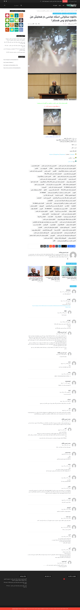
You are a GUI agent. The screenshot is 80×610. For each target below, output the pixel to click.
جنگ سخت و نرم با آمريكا (60, 211)
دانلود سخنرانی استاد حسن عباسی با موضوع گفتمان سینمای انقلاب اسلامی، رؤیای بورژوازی (53, 278)
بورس (41, 208)
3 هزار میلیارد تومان (71, 181)
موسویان (41, 206)
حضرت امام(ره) (58, 195)
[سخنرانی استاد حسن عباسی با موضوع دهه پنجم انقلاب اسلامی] (69, 271)
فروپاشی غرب (43, 168)
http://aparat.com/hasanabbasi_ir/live (10, 65)
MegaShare (57, 154)
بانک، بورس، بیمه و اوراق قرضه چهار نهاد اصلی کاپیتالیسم (45, 222)
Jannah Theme (15, 608)
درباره (60, 5)
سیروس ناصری (47, 197)
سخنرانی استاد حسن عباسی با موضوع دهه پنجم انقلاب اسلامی (69, 277)
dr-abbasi (42, 192)
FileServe (51, 154)
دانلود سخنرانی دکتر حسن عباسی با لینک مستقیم (65, 168)
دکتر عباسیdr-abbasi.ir (69, 187)
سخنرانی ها (71, 10)
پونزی (74, 192)
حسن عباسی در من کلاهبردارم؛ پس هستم (66, 240)
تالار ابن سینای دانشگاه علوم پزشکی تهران (66, 219)
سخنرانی (39, 197)
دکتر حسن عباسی (62, 179)
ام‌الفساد (73, 206)
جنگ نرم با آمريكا (41, 216)
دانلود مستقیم (45, 214)
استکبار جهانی (34, 208)
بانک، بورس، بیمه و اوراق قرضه (60, 208)
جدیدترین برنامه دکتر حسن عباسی (49, 165)
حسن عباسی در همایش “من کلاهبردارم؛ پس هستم (64, 203)
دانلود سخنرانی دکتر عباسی (41, 211)
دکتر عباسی (70, 161)
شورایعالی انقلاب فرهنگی (60, 238)
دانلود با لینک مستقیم (70, 224)
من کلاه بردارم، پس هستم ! (69, 216)
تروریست (44, 187)
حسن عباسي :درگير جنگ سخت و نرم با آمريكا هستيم (64, 197)
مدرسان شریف (72, 179)
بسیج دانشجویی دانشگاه (70, 195)
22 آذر (50, 168)
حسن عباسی (47, 171)
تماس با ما (55, 5)
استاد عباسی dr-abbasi (38, 203)
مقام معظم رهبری (36, 230)
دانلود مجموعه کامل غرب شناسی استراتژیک (17, 52)
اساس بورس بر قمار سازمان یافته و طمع (66, 176)
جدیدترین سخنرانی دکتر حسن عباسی (47, 179)
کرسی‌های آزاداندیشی (47, 230)
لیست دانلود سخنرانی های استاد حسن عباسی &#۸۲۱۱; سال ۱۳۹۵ (15, 582)
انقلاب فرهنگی (72, 211)
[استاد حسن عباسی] (71, 5)
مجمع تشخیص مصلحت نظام (69, 184)
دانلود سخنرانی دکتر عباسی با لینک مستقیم (38, 235)
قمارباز (39, 227)
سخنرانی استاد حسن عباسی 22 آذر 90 (53, 173)
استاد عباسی (72, 208)
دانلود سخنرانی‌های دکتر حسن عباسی (67, 222)
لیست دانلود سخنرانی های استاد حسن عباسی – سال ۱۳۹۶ (15, 45)
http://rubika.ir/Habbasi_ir (8, 62)
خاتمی (36, 168)
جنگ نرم (66, 206)
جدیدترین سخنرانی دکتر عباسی (55, 187)
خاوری (51, 211)
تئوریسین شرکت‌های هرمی (69, 173)
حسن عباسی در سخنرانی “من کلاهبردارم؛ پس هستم (59, 192)
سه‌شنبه (73, 227)
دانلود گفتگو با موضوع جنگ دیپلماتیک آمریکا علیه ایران (52, 1)
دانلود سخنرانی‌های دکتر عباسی (50, 227)
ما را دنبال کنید (48, 576)
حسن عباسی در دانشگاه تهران (44, 176)
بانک (54, 176)
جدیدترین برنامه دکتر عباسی (35, 171)
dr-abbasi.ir (48, 208)
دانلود (45, 189)
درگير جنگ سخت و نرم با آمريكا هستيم (54, 206)
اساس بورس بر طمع (39, 184)
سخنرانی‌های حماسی (57, 13)
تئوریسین (52, 235)
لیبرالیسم (45, 224)
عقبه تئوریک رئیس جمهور (56, 232)
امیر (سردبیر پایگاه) (71, 23)
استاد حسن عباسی (48, 238)
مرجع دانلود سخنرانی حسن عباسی (41, 232)
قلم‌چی (54, 171)
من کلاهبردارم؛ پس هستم (69, 232)
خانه (63, 5)
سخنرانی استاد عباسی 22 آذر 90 (68, 189)
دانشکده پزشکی (71, 238)
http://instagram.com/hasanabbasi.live (10, 59)
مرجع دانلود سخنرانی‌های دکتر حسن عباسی (66, 235)
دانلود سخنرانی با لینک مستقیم (68, 230)
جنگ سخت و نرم (36, 224)
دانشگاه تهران (60, 224)
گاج (54, 240)
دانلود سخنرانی (33, 206)
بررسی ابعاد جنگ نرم (48, 195)
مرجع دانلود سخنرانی (64, 227)
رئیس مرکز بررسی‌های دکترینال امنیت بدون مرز (65, 200)
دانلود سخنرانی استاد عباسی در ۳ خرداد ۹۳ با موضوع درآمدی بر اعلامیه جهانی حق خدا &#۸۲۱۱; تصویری (36, 279)
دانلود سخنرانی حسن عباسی (49, 219)
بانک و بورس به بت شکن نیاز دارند (53, 184)
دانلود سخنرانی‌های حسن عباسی (68, 214)
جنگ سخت (50, 216)
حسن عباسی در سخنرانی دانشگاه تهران (67, 171)
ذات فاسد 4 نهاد (34, 181)
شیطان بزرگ (58, 216)
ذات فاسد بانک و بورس (53, 189)
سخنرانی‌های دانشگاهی (65, 10)
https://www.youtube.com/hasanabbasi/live (11, 67)
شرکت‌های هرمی (35, 165)
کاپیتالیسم (50, 200)
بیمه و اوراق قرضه (55, 214)
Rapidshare (63, 154)
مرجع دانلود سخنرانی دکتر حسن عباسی (67, 165)
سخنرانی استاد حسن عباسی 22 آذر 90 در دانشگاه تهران (52, 181)
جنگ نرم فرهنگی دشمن (36, 189)
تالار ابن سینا (57, 230)
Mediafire (72, 154)
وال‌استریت (52, 224)
